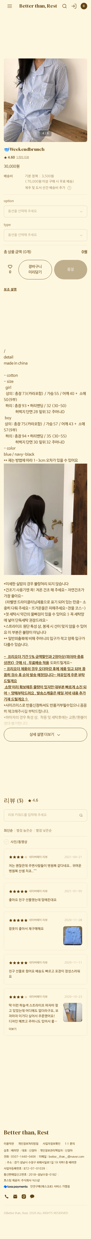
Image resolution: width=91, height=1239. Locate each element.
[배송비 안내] (69, 187)
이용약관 (9, 1143)
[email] (15, 1197)
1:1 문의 (70, 1143)
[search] (64, 6)
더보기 (12, 1029)
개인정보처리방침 (28, 1143)
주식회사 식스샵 (30, 1180)
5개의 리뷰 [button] (22, 157)
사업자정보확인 (51, 1143)
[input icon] (81, 815)
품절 (70, 269)
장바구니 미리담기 (35, 269)
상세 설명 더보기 (42, 734)
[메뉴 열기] (10, 6)
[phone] (7, 1197)
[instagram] (24, 1197)
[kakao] (32, 1197)
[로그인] (74, 6)
